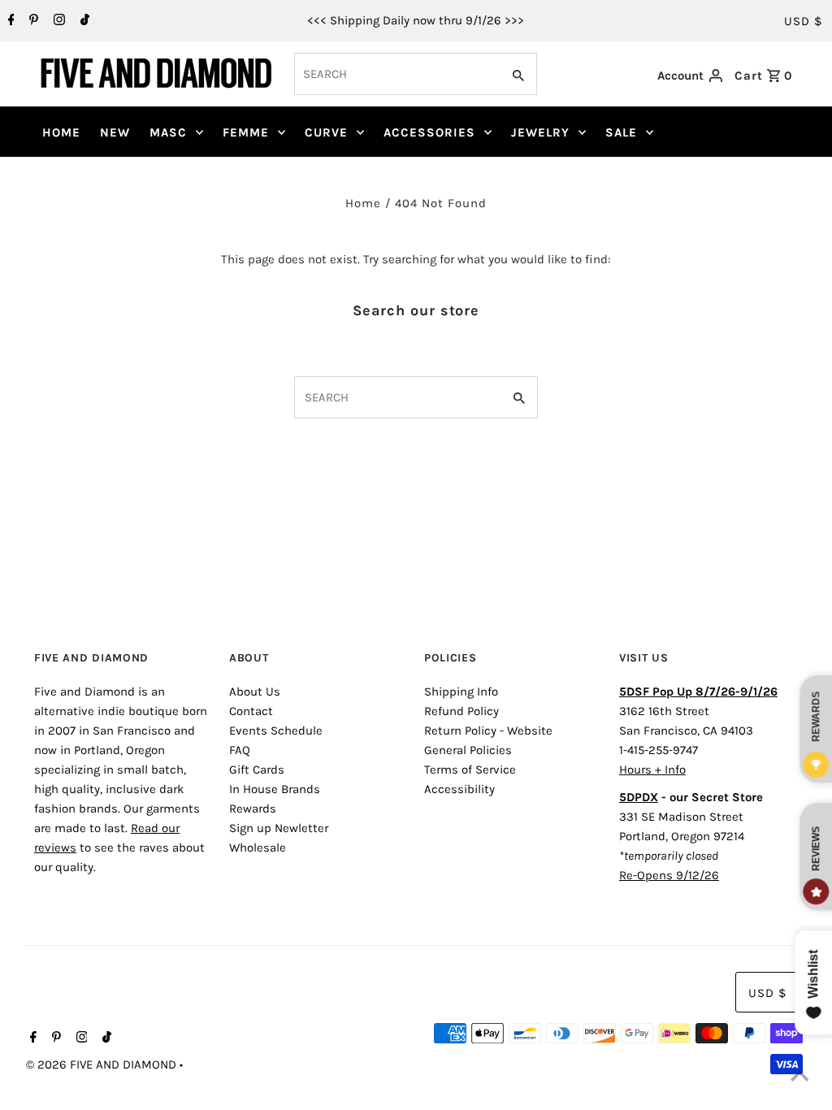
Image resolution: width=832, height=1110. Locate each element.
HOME (61, 132)
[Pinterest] (31, 21)
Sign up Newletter (278, 828)
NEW (115, 132)
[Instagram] (57, 21)
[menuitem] (61, 132)
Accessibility (459, 789)
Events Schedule (276, 730)
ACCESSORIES (429, 132)
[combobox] (396, 74)
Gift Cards (256, 769)
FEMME (246, 132)
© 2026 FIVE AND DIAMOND (103, 1064)
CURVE (326, 132)
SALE (621, 132)
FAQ (239, 750)
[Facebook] (9, 21)
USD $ (803, 21)
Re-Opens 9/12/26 (669, 875)
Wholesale (257, 847)
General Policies (468, 750)
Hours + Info (652, 769)
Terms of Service (470, 769)
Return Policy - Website (488, 730)
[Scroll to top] (799, 1077)
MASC (168, 132)
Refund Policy (461, 711)
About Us (254, 691)
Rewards (252, 808)
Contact (251, 711)
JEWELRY (540, 132)
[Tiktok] (82, 21)
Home (363, 203)
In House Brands (274, 789)
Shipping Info (461, 691)
